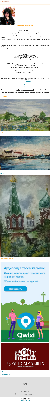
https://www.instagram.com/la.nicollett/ (25, 86)
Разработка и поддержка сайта (25, 400)
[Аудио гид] (25, 341)
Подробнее (2, 133)
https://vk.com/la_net (25, 84)
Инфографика (25, 386)
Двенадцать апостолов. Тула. (6, 258)
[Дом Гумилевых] (25, 369)
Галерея (25, 385)
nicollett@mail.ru (28, 81)
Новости (25, 382)
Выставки (25, 383)
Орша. (1, 172)
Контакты (25, 389)
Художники (25, 384)
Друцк (1, 132)
